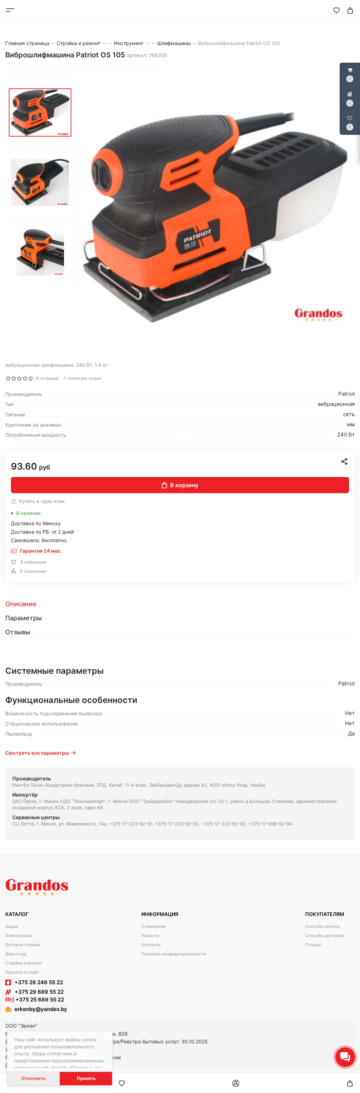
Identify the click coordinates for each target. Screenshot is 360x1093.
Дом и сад (15, 953)
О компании (153, 926)
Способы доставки (324, 935)
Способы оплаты (322, 926)
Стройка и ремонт (23, 963)
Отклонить (33, 1078)
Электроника (18, 935)
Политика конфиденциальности (173, 953)
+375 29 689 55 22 (37, 991)
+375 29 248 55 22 (38, 982)
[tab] (180, 604)
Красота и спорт (22, 972)
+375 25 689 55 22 (39, 999)
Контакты (151, 944)
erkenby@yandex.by (40, 1009)
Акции (11, 926)
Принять (86, 1078)
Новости (150, 935)
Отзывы (313, 944)
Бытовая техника (22, 944)
